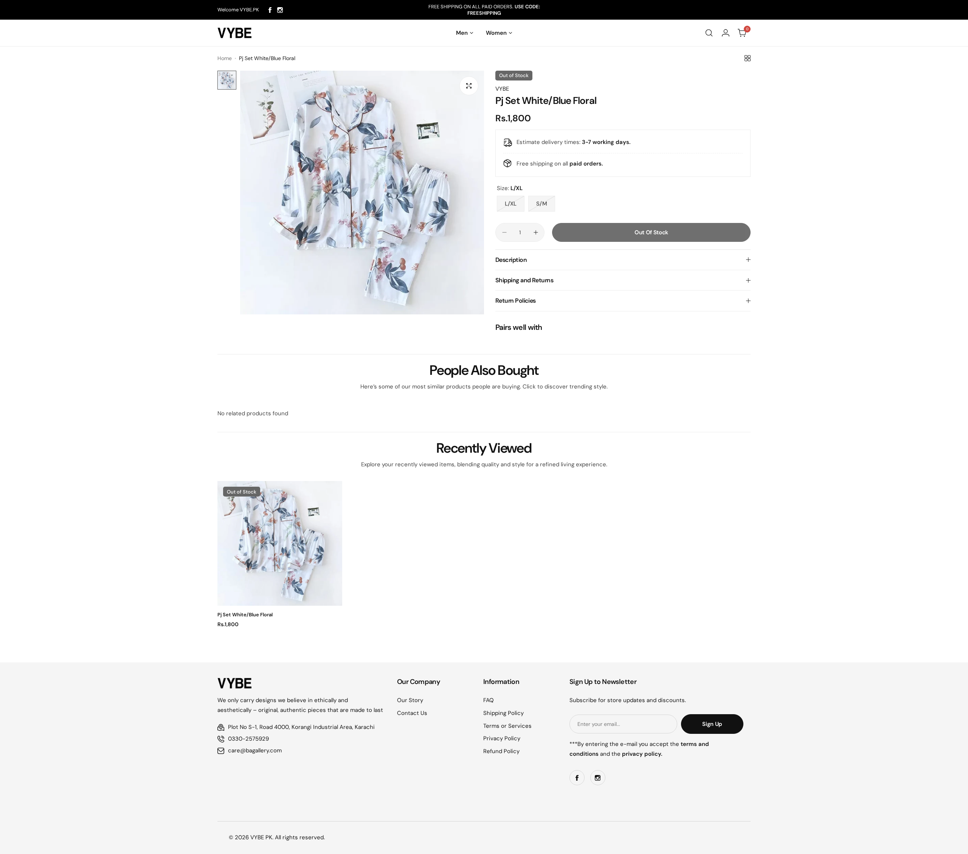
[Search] (709, 33)
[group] (362, 192)
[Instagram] (280, 10)
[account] (725, 33)
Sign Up (712, 724)
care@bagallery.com (255, 750)
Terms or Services (507, 726)
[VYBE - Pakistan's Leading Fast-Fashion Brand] (234, 33)
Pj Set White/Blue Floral (245, 614)
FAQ (488, 700)
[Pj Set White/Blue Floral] (279, 543)
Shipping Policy (503, 713)
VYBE (502, 89)
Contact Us (412, 713)
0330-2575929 (248, 739)
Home (224, 58)
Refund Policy (501, 751)
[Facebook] (269, 10)
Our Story (410, 700)
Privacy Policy (501, 738)
